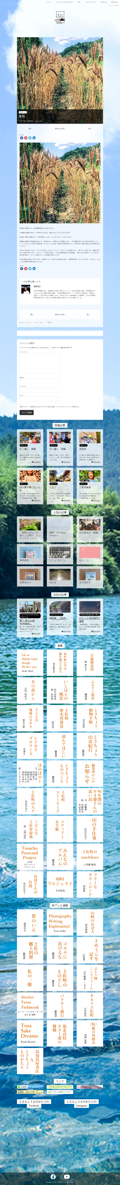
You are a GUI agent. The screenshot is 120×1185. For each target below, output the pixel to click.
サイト (22, 395)
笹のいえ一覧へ (60, 128)
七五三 (52, 487)
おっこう (84, 560)
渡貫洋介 (49, 322)
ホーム (49, 2)
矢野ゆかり (25, 582)
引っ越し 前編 (57, 449)
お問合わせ (114, 2)
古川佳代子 (85, 582)
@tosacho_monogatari (97, 1156)
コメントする (39, 121)
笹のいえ (29, 322)
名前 (22, 377)
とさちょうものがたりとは (64, 2)
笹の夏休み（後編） (89, 532)
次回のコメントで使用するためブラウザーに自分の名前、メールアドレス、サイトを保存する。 (50, 406)
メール (23, 386)
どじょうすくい (57, 560)
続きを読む (37, 462)
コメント (23, 352)
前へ (30, 128)
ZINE (78, 2)
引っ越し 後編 (28, 449)
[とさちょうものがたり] (60, 29)
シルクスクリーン (90, 2)
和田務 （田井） (58, 618)
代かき (52, 582)
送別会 (82, 449)
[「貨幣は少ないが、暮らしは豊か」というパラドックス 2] (30, 524)
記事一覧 (103, 2)
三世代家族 (85, 487)
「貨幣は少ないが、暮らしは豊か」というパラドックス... (30, 535)
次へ (89, 128)
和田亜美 (24, 560)
